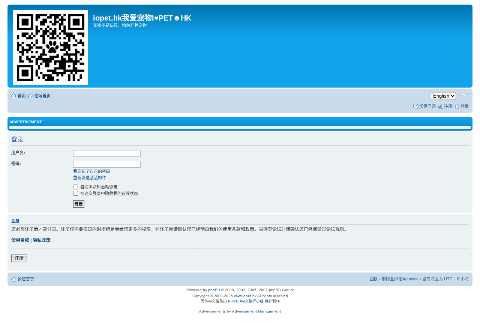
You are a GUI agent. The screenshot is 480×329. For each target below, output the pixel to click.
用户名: (18, 152)
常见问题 (427, 106)
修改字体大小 (463, 94)
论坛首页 (42, 96)
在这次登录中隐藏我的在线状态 (108, 193)
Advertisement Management (256, 311)
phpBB (214, 290)
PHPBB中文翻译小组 (246, 301)
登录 (464, 106)
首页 (22, 96)
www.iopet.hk (244, 296)
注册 (448, 106)
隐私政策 (42, 240)
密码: (16, 163)
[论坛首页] (51, 46)
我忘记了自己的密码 (91, 171)
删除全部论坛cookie (400, 279)
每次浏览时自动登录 (98, 187)
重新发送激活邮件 (89, 178)
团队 (374, 279)
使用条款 (20, 240)
